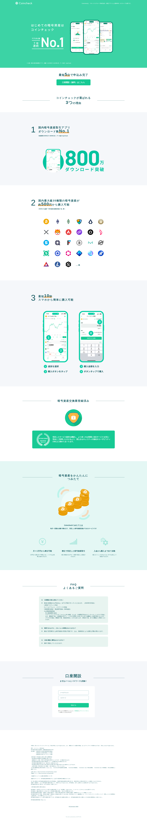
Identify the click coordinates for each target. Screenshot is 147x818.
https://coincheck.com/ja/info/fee (45, 773)
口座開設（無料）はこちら (73, 82)
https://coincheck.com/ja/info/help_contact (47, 771)
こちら (44, 799)
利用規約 (77, 710)
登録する (73, 705)
